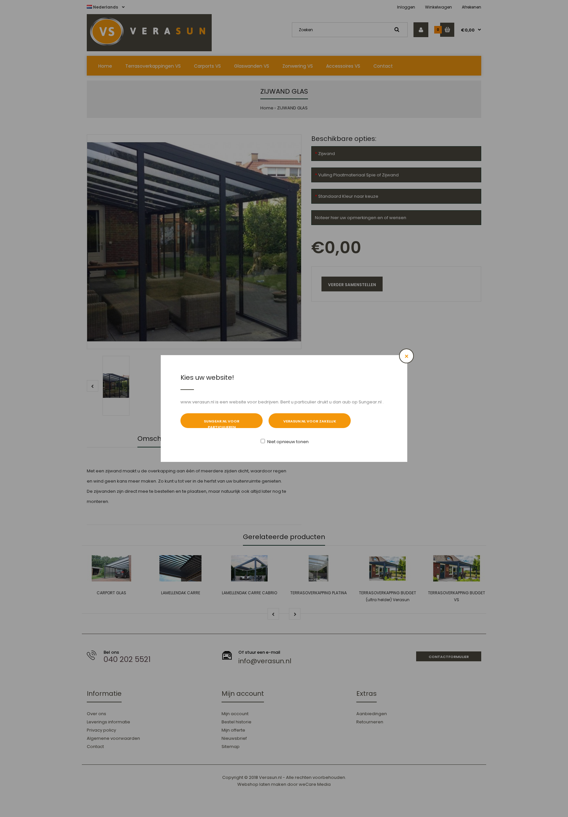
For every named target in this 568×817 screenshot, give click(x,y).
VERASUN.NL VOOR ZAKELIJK (309, 421)
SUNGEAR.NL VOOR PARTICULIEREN (221, 423)
